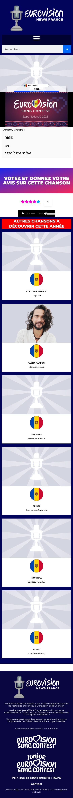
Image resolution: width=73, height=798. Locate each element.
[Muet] (45, 213)
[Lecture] (22, 213)
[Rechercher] (67, 49)
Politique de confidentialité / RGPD (36, 777)
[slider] (50, 213)
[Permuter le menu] (36, 38)
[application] (36, 213)
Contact (36, 783)
